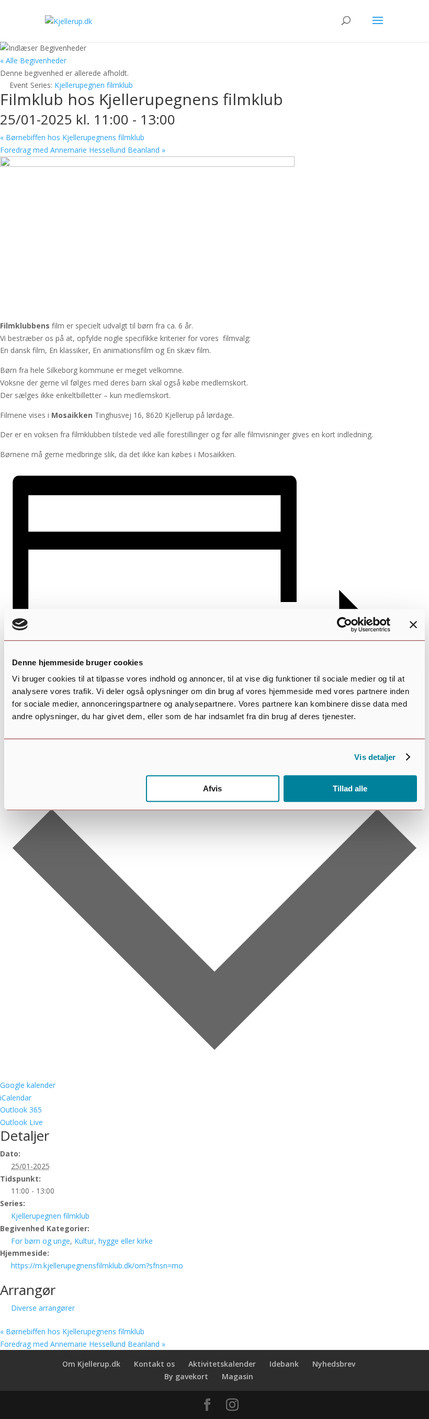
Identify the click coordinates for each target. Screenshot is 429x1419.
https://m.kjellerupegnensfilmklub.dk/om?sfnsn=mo (97, 1265)
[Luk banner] (413, 624)
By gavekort (186, 1376)
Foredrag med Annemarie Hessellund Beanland (82, 150)
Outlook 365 (21, 1110)
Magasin (237, 1376)
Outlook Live (21, 1122)
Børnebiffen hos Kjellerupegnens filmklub (72, 137)
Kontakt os (154, 1364)
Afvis (212, 788)
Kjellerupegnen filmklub (50, 1216)
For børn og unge (40, 1241)
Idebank (284, 1364)
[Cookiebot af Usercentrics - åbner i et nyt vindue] (344, 624)
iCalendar (15, 1098)
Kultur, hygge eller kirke (113, 1241)
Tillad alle (350, 788)
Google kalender (27, 1085)
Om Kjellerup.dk (91, 1364)
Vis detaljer (375, 757)
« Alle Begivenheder (33, 60)
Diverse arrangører (43, 1308)
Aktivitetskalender (222, 1364)
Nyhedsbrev (333, 1364)
